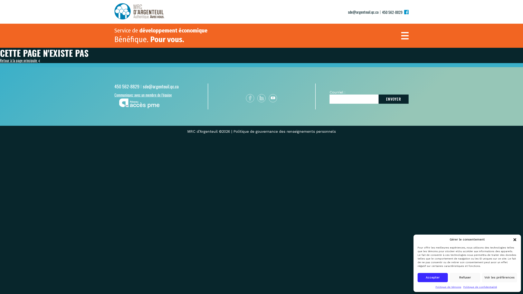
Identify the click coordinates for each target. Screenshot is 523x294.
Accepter (433, 277)
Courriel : (337, 92)
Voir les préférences (499, 277)
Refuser (465, 277)
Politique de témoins (448, 287)
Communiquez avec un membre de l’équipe (143, 95)
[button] (515, 240)
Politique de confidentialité (480, 287)
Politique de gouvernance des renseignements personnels (285, 131)
